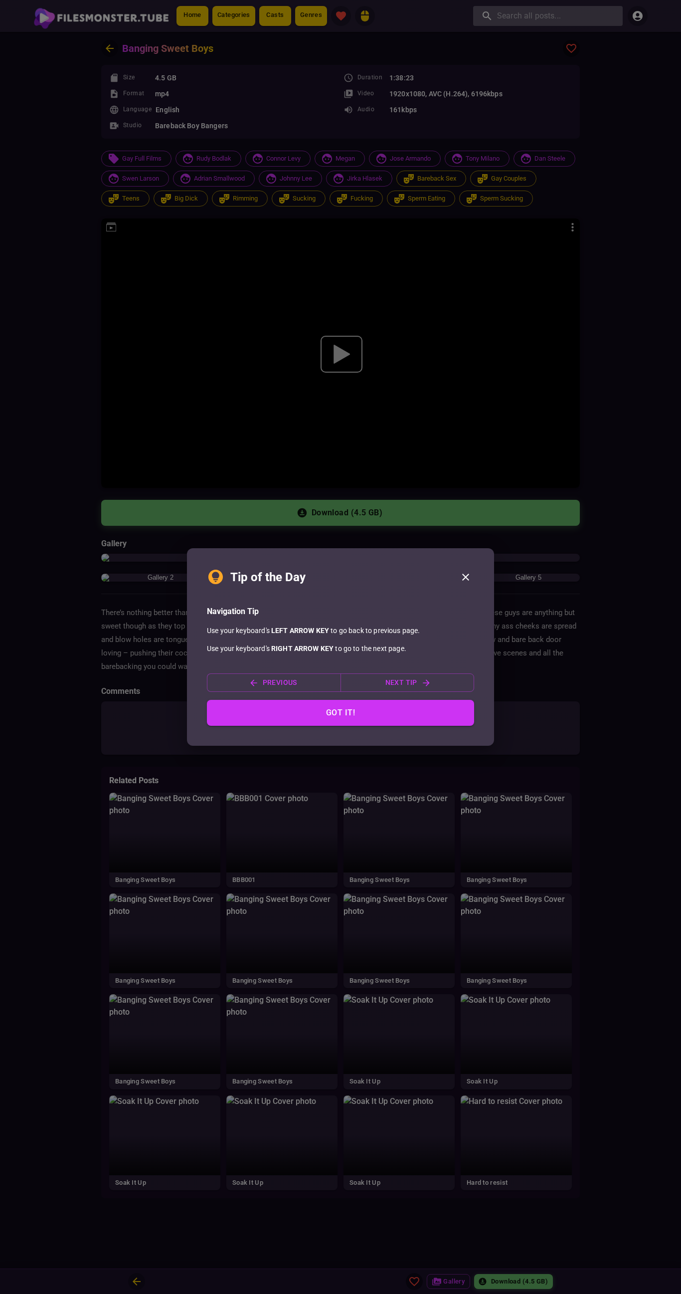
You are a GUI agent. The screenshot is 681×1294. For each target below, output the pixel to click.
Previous (280, 682)
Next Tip (401, 682)
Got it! (340, 712)
